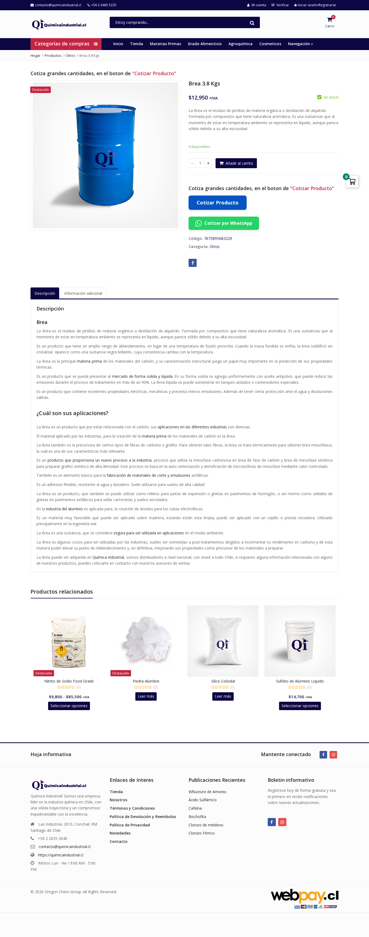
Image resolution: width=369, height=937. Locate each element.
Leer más (146, 696)
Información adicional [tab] (83, 293)
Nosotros (118, 799)
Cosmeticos (270, 43)
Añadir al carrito (239, 163)
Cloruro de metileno (206, 824)
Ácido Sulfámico (203, 799)
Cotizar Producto (218, 202)
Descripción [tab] (45, 293)
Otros (215, 246)
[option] (105, 155)
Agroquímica (241, 43)
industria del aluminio (64, 508)
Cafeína (195, 808)
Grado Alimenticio (205, 43)
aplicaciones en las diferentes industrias (192, 426)
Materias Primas (165, 43)
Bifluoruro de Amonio (207, 791)
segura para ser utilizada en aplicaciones (148, 532)
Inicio (118, 43)
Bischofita (197, 816)
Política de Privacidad (130, 824)
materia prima (89, 361)
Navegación (299, 43)
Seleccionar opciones (69, 705)
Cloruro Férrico (202, 833)
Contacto (119, 841)
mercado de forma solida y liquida (142, 376)
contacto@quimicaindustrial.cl (64, 846)
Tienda (136, 43)
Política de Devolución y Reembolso (143, 816)
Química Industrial (108, 557)
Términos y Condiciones (132, 808)
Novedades (120, 833)
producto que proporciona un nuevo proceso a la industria (100, 460)
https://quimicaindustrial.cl (60, 854)
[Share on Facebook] (193, 263)
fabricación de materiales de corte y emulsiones (148, 475)
